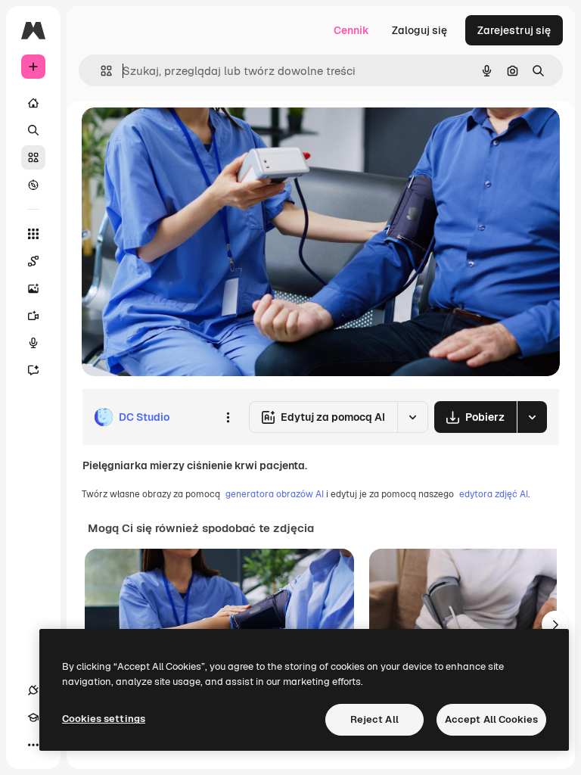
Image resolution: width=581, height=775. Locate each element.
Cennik (351, 30)
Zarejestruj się (514, 30)
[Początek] (33, 103)
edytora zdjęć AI (493, 494)
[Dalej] (555, 624)
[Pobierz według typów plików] (532, 417)
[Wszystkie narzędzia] (33, 234)
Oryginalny (186, 136)
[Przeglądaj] (33, 185)
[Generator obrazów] (33, 288)
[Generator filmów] (33, 315)
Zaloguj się (419, 30)
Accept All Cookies (491, 719)
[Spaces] (33, 261)
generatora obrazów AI (274, 494)
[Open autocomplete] (100, 70)
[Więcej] (33, 745)
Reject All (374, 719)
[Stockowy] (33, 157)
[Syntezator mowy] (33, 343)
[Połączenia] (33, 690)
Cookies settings (103, 718)
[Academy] (33, 717)
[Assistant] (33, 370)
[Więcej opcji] (228, 417)
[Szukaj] (33, 130)
